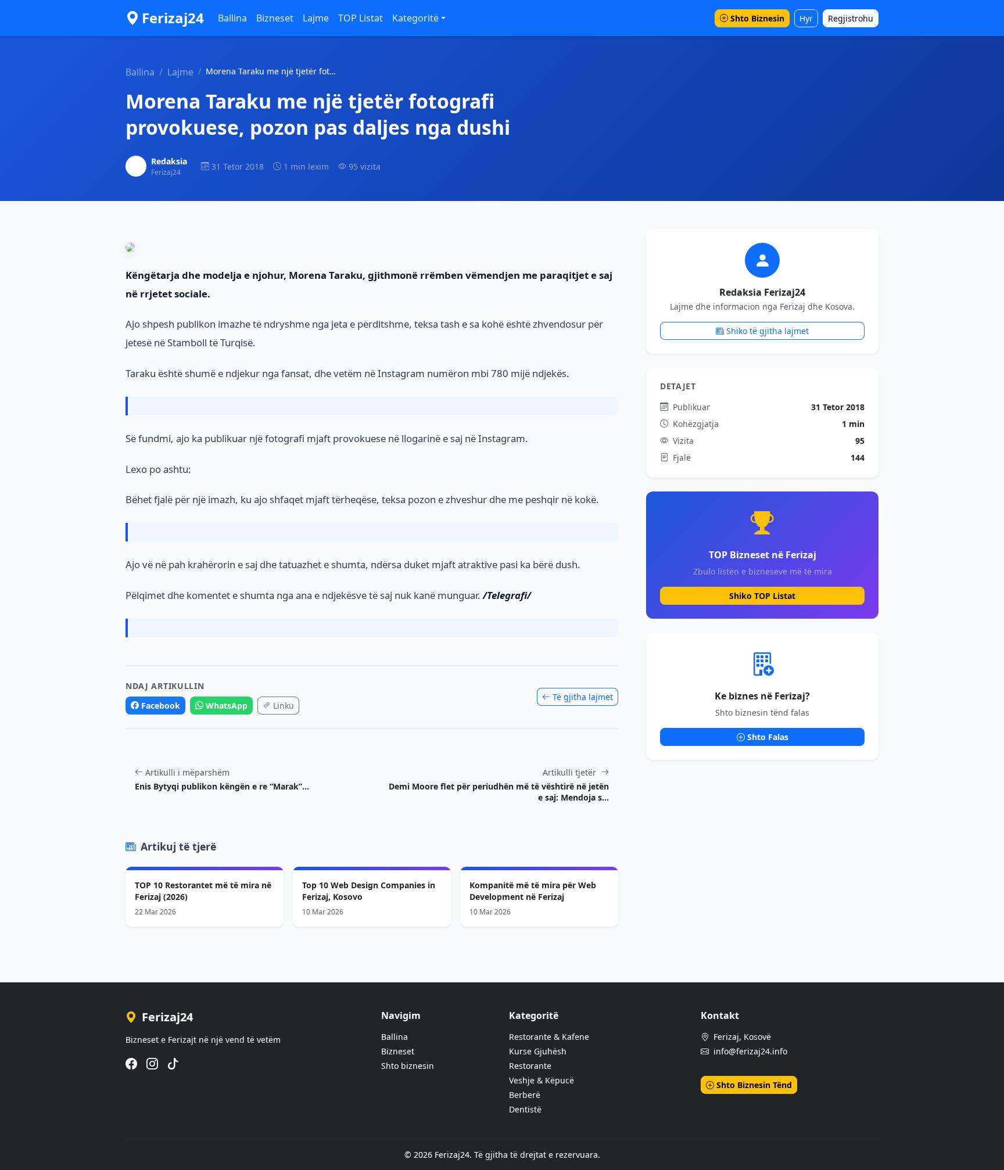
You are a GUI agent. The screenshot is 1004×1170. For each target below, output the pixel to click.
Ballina (232, 18)
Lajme (316, 18)
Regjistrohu (850, 18)
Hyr (806, 18)
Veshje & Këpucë (541, 1080)
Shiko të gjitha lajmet (767, 330)
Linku (283, 705)
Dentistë (525, 1109)
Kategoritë (415, 18)
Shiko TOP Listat (762, 595)
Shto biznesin (407, 1065)
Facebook (160, 705)
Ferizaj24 (173, 17)
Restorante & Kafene (549, 1036)
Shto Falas (767, 736)
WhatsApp (227, 705)
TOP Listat (360, 18)
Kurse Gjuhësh (537, 1051)
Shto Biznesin (757, 18)
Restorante (530, 1065)
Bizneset (274, 18)
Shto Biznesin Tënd (754, 1084)
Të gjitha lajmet (583, 696)
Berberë (524, 1094)
